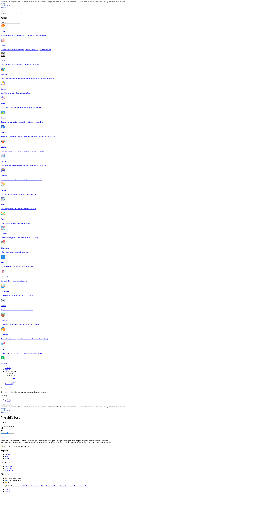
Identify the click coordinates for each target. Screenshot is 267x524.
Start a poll (8, 466)
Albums (7, 454)
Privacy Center (46, 486)
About (66, 486)
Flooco (3, 9)
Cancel (4, 405)
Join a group (9, 470)
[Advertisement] (63, 508)
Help (86, 486)
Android (20, 486)
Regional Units (79, 486)
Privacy (37, 486)
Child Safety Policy (57, 486)
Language (4, 395)
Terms (33, 486)
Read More (4, 7)
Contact (71, 486)
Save (9, 405)
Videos (7, 456)
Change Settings (6, 5)
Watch (28, 486)
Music (7, 458)
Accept (3, 3)
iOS (24, 486)
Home (15, 486)
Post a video (9, 468)
